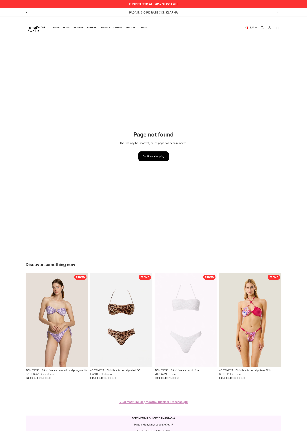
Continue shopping (154, 156)
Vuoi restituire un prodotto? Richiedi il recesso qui (153, 402)
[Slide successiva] (277, 12)
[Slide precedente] (27, 12)
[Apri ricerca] (262, 27)
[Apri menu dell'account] (270, 27)
